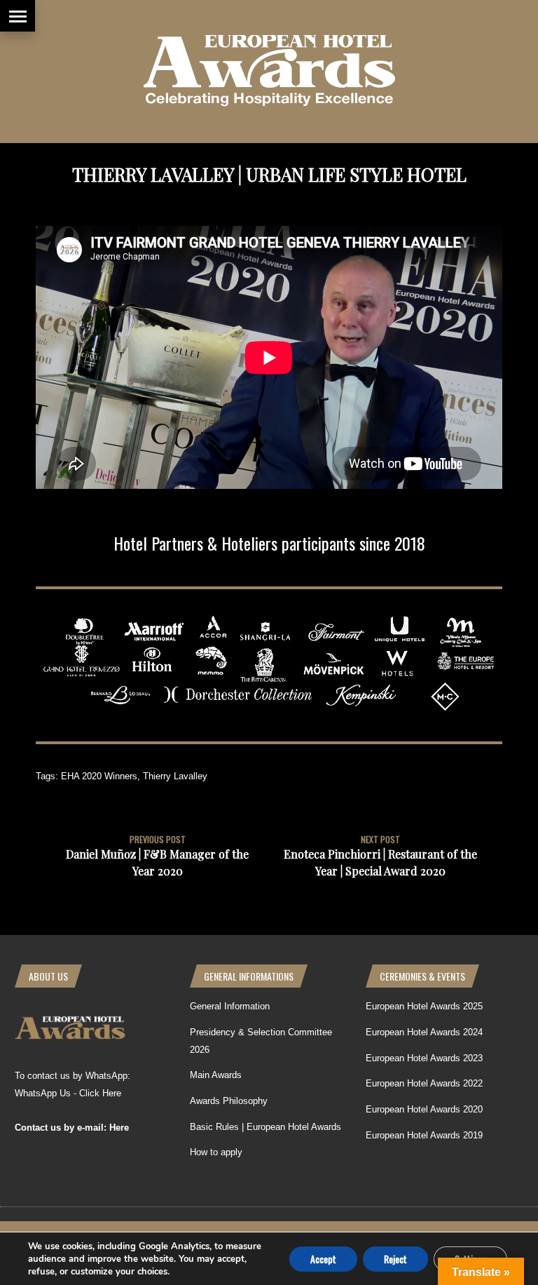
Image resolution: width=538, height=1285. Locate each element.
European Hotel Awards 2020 (424, 1109)
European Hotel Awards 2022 (424, 1083)
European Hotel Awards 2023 (424, 1058)
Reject (395, 1258)
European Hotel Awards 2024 (424, 1032)
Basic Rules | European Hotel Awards (265, 1127)
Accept (323, 1258)
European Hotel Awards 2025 (424, 1006)
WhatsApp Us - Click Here (68, 1093)
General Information (230, 1006)
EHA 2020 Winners (99, 776)
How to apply (216, 1152)
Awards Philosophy (229, 1101)
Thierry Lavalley (175, 776)
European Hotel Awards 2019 (424, 1135)
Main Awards (216, 1075)
